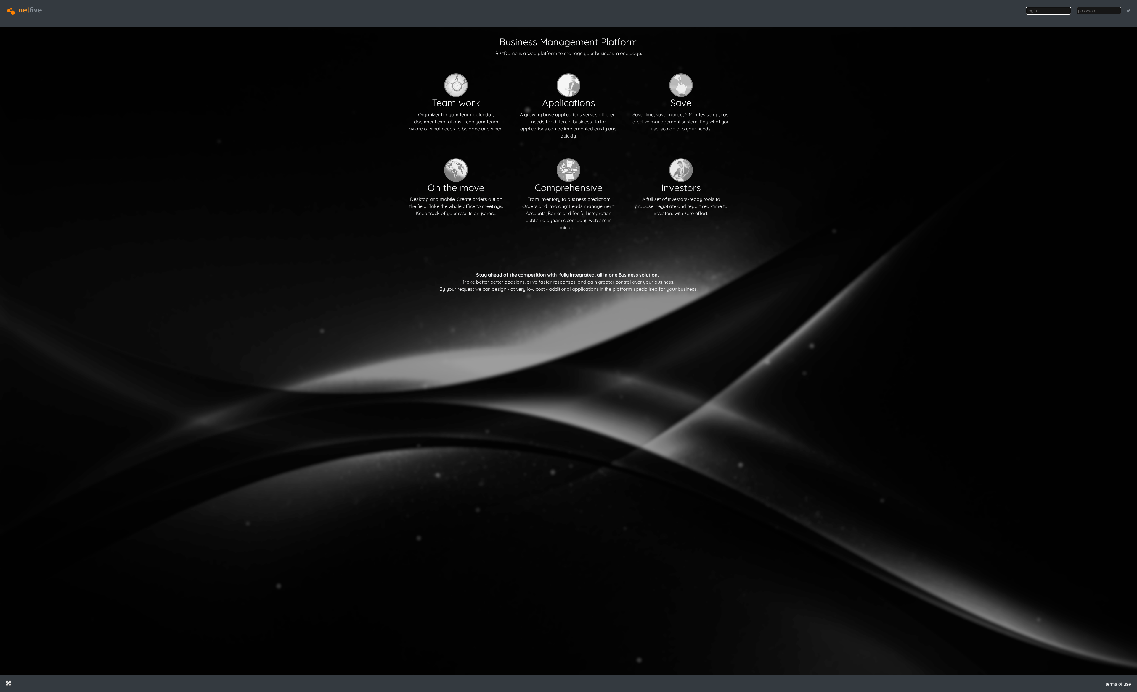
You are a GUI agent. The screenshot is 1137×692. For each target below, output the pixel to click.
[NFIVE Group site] (8, 683)
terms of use (1118, 684)
